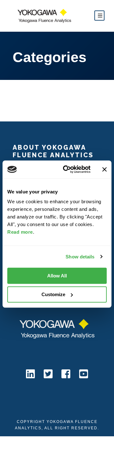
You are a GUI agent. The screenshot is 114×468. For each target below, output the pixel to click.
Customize (53, 294)
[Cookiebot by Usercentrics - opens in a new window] (67, 169)
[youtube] (83, 373)
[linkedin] (30, 373)
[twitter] (48, 373)
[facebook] (65, 373)
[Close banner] (104, 169)
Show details (80, 256)
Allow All (57, 275)
